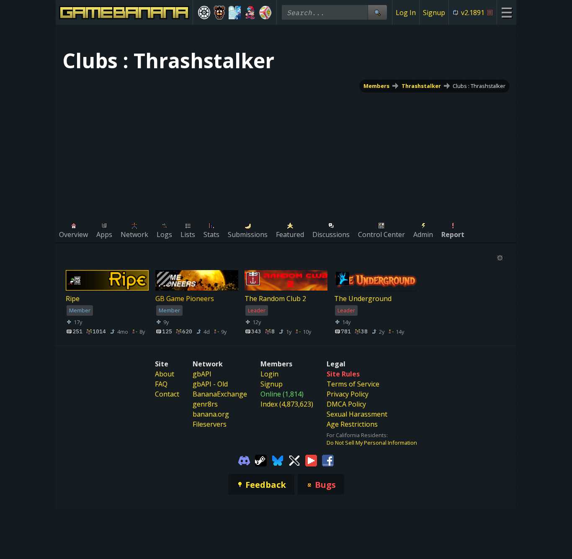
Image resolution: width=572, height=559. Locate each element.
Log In (406, 12)
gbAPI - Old (210, 384)
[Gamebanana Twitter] (294, 459)
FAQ (161, 384)
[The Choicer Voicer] (234, 12)
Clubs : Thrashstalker (479, 86)
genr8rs (205, 404)
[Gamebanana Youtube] (311, 459)
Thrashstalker (421, 86)
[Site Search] (377, 12)
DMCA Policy (346, 404)
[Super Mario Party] (265, 12)
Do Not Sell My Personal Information (372, 442)
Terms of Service (353, 384)
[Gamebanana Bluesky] (277, 459)
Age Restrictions (352, 424)
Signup (434, 12)
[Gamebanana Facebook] (328, 459)
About (164, 374)
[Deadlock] (204, 12)
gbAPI (202, 374)
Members (376, 86)
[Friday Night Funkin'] (250, 12)
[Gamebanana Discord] (244, 459)
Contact (167, 394)
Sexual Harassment (357, 414)
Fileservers (210, 424)
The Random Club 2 (275, 299)
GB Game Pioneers (184, 299)
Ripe (73, 299)
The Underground (363, 299)
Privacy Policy (347, 394)
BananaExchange (220, 394)
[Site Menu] (506, 12)
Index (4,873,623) (286, 404)
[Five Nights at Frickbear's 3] (219, 12)
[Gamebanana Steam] (261, 459)
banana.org (211, 414)
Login (269, 374)
